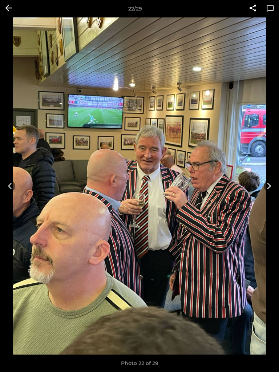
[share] (252, 9)
